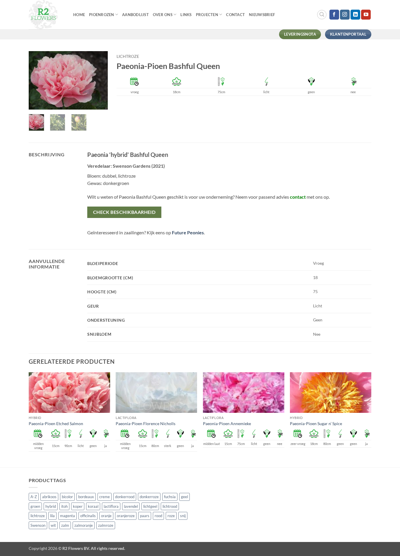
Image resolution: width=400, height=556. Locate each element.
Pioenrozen (101, 14)
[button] (322, 14)
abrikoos (49, 496)
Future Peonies (188, 232)
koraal (93, 506)
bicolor (67, 496)
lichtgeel (150, 506)
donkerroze (149, 496)
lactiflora (111, 506)
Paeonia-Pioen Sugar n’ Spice (316, 423)
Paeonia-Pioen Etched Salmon (56, 423)
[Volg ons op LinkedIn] (355, 15)
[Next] (98, 80)
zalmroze (105, 525)
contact (298, 197)
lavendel (131, 506)
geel (184, 496)
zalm (65, 525)
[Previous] (38, 80)
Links (186, 14)
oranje (106, 515)
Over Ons (162, 14)
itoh (64, 506)
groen (35, 506)
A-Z (33, 496)
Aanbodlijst (135, 14)
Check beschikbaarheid (124, 212)
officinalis (88, 515)
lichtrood (170, 506)
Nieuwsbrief (262, 14)
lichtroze (128, 56)
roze (171, 515)
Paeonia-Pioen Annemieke (227, 423)
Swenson (37, 525)
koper (78, 506)
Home (79, 14)
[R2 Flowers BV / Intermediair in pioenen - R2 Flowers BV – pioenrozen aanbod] (46, 14)
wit (53, 525)
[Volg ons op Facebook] (334, 15)
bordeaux (86, 496)
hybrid (50, 506)
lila (52, 515)
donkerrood (124, 496)
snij (183, 515)
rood (158, 515)
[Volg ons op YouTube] (366, 15)
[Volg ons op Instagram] (345, 15)
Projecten (207, 14)
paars (144, 515)
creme (104, 496)
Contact (235, 14)
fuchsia (170, 496)
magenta (67, 515)
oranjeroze (126, 515)
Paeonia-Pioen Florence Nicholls (145, 423)
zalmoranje (83, 525)
